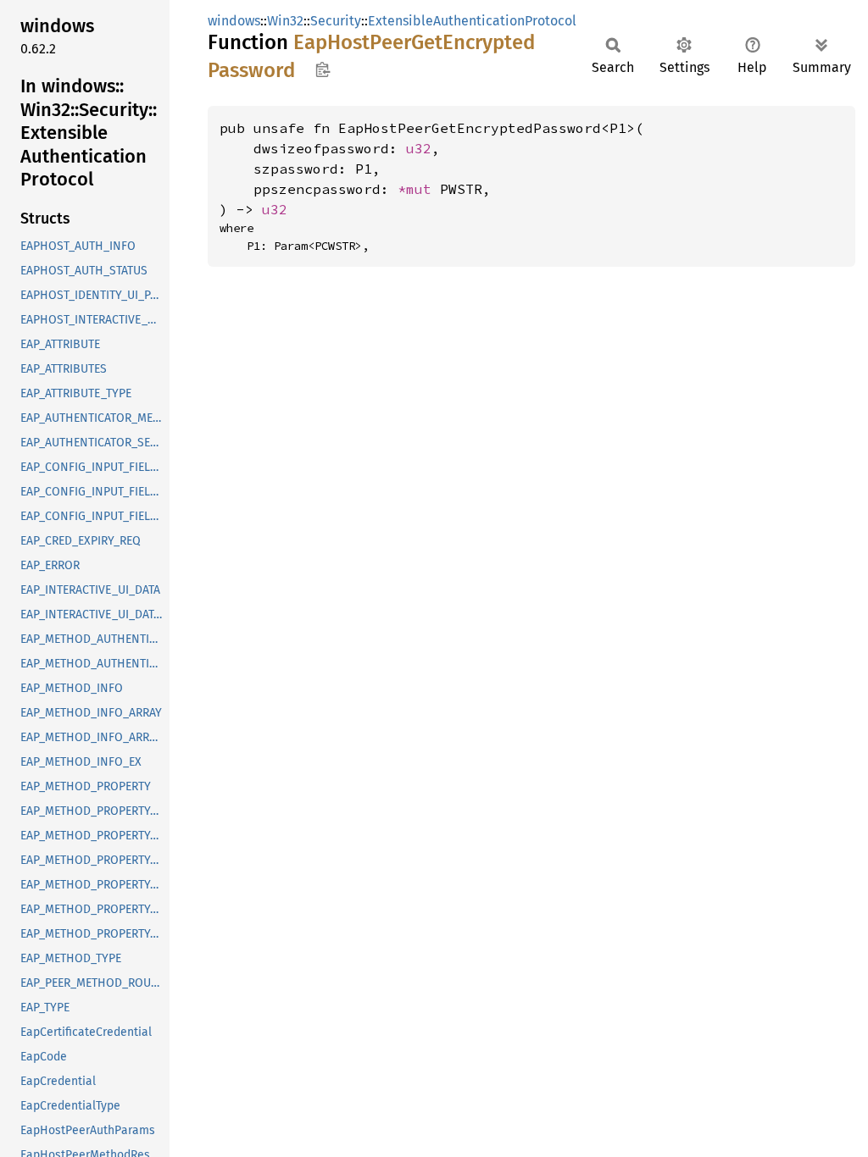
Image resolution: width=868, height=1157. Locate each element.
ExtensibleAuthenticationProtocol (472, 21)
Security (335, 21)
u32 (418, 148)
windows (234, 21)
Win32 (285, 21)
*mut (419, 188)
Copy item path (323, 69)
